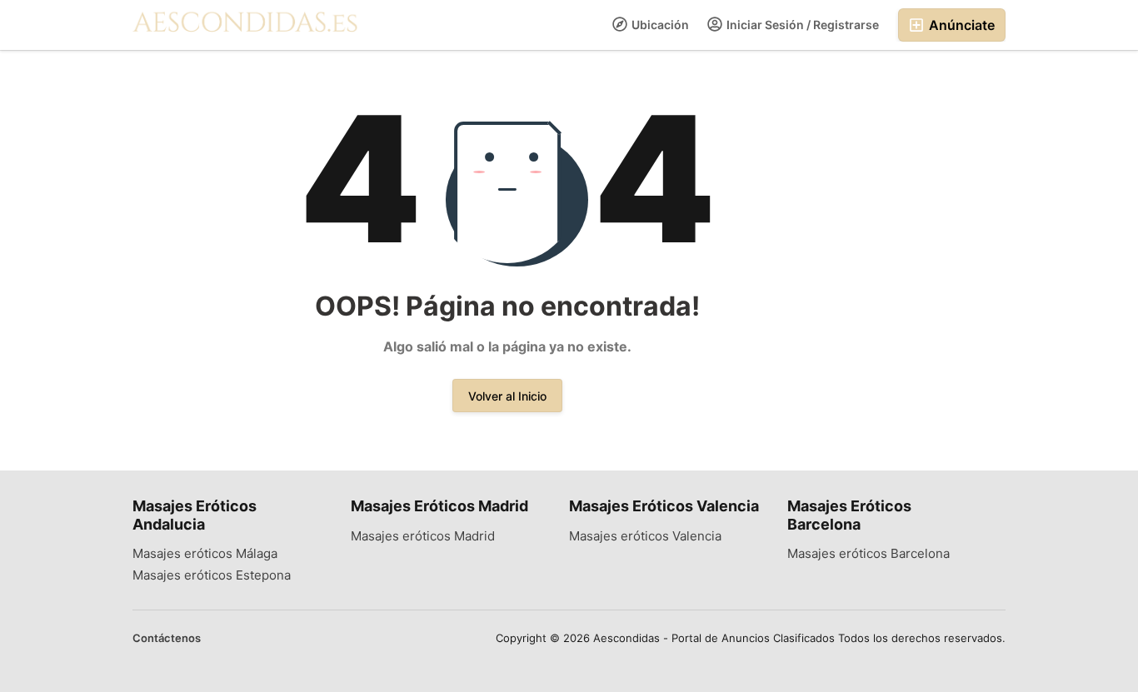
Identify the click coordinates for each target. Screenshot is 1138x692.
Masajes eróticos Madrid (423, 536)
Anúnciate (960, 25)
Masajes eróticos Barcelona (868, 553)
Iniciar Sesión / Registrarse (801, 24)
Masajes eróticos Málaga (204, 553)
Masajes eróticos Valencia (645, 536)
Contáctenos (166, 638)
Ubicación (659, 24)
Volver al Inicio (507, 396)
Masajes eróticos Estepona (211, 575)
